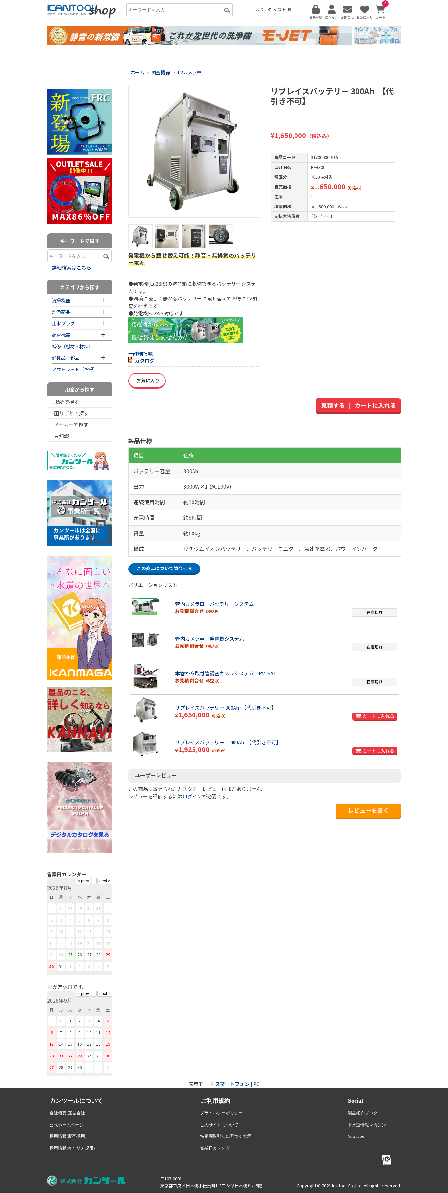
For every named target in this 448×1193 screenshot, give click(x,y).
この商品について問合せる (164, 568)
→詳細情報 (140, 353)
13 (89, 931)
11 (70, 931)
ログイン (192, 796)
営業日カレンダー (217, 1148)
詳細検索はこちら (71, 267)
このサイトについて (219, 1124)
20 (89, 943)
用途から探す (79, 389)
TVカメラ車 (189, 72)
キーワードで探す (79, 240)
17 (61, 943)
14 (98, 931)
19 (79, 943)
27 (89, 954)
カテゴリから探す (79, 287)
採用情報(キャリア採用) (72, 1148)
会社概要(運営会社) (68, 1113)
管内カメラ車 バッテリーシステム (214, 603)
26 (79, 954)
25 (70, 954)
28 (98, 954)
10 (61, 931)
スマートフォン (232, 1083)
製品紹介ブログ (362, 1113)
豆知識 (61, 435)
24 (61, 954)
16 (51, 943)
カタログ (144, 360)
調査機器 (161, 72)
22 (108, 943)
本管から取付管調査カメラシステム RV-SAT (225, 673)
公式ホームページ (67, 1124)
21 (98, 943)
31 (61, 966)
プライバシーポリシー (221, 1113)
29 (108, 954)
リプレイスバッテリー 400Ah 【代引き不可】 (228, 742)
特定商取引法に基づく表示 (225, 1136)
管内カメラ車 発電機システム (209, 638)
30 (51, 966)
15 (108, 931)
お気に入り (146, 380)
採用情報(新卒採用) (68, 1136)
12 (79, 931)
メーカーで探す (71, 424)
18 (70, 943)
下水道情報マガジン (367, 1124)
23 (51, 954)
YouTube (356, 1136)
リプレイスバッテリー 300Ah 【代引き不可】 (225, 707)
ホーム (137, 72)
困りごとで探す (71, 413)
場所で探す (66, 401)
